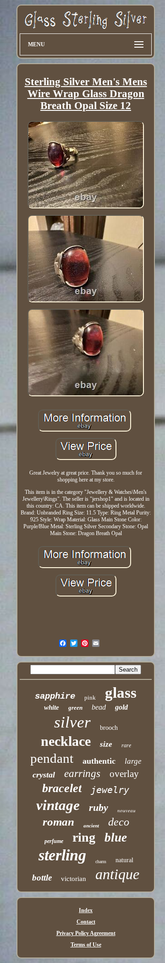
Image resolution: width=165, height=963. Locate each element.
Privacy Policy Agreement (86, 933)
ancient (91, 825)
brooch (109, 727)
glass (121, 692)
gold (121, 707)
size (106, 744)
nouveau (126, 810)
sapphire (55, 696)
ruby (98, 807)
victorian (73, 878)
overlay (124, 773)
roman (58, 821)
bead (99, 707)
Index (86, 910)
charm (100, 861)
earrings (82, 773)
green (75, 707)
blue (115, 837)
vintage (58, 805)
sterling (62, 855)
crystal (44, 774)
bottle (42, 877)
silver (72, 722)
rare (126, 745)
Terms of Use (86, 944)
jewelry (110, 789)
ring (83, 837)
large (133, 761)
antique (117, 874)
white (51, 707)
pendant (51, 758)
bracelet (62, 788)
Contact (86, 922)
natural (124, 860)
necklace (66, 741)
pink (90, 697)
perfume (53, 841)
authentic (99, 761)
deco (118, 822)
